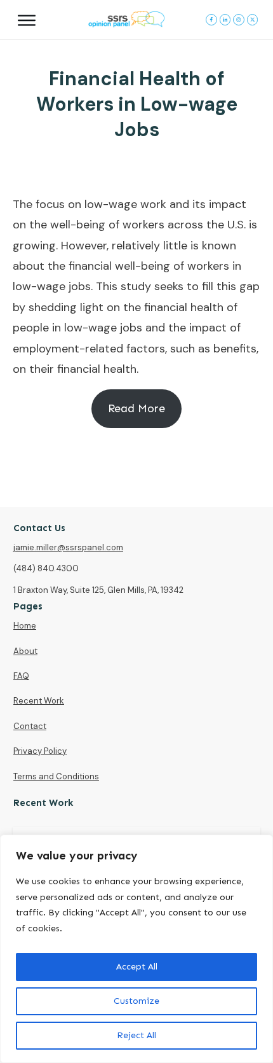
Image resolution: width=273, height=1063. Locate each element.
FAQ (21, 675)
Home (24, 625)
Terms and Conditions (56, 776)
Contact (29, 726)
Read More (136, 408)
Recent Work (38, 700)
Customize (136, 1001)
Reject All (136, 1035)
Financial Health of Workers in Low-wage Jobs (136, 104)
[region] (136, 949)
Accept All (136, 966)
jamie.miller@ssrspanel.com (68, 547)
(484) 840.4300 (46, 568)
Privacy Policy (40, 751)
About (25, 651)
